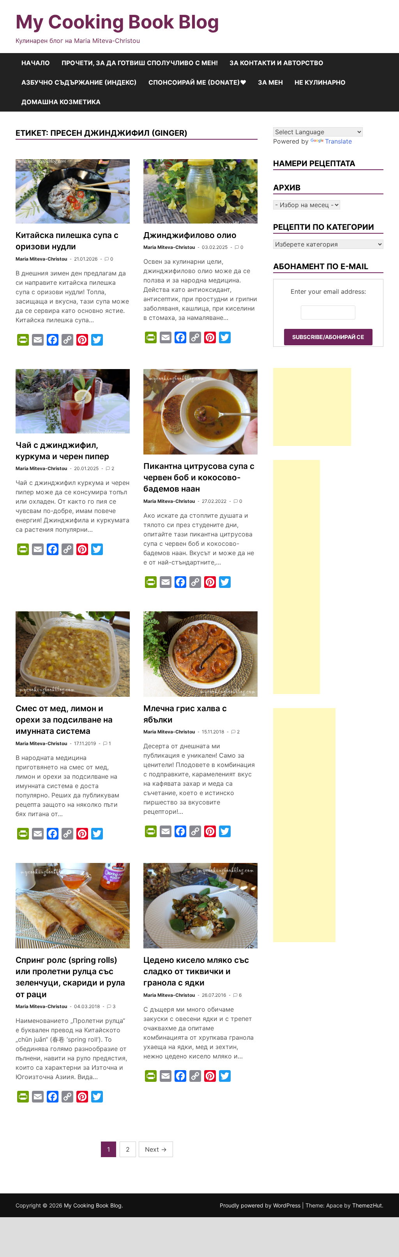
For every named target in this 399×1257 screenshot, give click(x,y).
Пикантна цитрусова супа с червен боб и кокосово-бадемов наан (198, 477)
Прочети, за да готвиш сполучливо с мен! (140, 63)
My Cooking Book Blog (117, 21)
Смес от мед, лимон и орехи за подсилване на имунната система (64, 719)
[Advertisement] (312, 407)
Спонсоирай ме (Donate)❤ (197, 82)
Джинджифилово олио (190, 235)
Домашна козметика (61, 102)
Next (156, 1149)
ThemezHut (367, 1205)
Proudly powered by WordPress (261, 1205)
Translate (338, 141)
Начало (35, 63)
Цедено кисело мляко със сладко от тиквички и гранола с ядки (196, 971)
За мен (270, 82)
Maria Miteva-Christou (41, 259)
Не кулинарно (320, 82)
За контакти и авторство (276, 63)
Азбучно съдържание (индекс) (79, 82)
